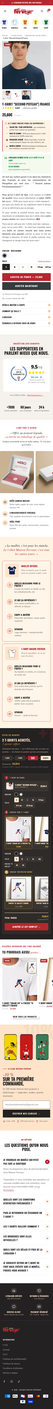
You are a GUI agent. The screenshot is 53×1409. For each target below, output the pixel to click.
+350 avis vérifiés (29, 108)
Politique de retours (11, 1363)
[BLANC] (10, 255)
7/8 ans (40, 267)
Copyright (37, 1390)
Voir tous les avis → (35, 395)
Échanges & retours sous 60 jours (26, 323)
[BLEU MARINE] (4, 255)
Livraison (26, 317)
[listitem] (4, 23)
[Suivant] (50, 2)
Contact (6, 1349)
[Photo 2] (16, 95)
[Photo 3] (26, 95)
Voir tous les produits (26, 1016)
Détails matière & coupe (26, 305)
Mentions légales (10, 1373)
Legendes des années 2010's (35, 35)
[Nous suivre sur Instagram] (11, 1381)
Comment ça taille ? (26, 311)
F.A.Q (5, 1345)
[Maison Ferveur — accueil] (23, 11)
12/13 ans (29, 805)
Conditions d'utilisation (13, 1368)
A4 (23, 865)
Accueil (5, 35)
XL (32, 267)
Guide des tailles (44, 261)
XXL (39, 859)
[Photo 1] (6, 95)
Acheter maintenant (26, 285)
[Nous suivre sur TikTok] (19, 1381)
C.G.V (5, 1354)
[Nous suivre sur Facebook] (4, 1381)
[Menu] (5, 11)
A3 (17, 865)
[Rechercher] (42, 11)
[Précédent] (2, 2)
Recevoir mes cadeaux (26, 1113)
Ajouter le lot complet (26, 926)
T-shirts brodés (16, 35)
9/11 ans (48, 267)
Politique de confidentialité (14, 1359)
